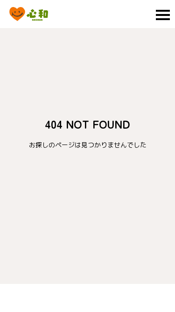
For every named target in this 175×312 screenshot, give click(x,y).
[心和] (28, 14)
